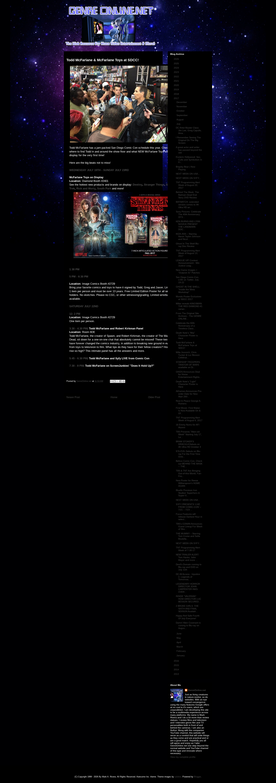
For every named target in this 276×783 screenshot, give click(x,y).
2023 (177, 72)
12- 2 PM (74, 313)
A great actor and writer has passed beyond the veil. (189, 150)
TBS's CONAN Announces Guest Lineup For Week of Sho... (189, 526)
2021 (177, 81)
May (178, 638)
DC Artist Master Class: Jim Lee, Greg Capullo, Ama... (189, 130)
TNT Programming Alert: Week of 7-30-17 (188, 549)
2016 (177, 661)
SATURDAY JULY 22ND (83, 306)
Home (114, 397)
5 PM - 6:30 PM (78, 276)
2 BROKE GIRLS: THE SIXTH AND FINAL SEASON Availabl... (187, 609)
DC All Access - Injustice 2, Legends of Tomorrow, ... (188, 577)
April (179, 642)
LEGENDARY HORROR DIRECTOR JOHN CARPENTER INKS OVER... (188, 588)
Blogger (197, 776)
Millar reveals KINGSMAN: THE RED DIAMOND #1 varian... (189, 306)
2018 (177, 94)
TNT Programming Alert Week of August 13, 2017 (188, 253)
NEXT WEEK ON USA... (188, 173)
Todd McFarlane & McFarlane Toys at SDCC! (186, 345)
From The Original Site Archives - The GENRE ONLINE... (188, 316)
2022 (177, 76)
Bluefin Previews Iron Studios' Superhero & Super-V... (188, 493)
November (182, 106)
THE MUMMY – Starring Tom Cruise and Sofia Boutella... (188, 536)
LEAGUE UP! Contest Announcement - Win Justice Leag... (187, 263)
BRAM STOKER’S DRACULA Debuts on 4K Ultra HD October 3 (188, 444)
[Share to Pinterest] (123, 381)
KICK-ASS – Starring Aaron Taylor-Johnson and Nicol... (188, 237)
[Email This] (111, 381)
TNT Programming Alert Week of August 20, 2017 (188, 185)
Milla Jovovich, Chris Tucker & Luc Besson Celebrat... (188, 355)
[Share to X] (117, 381)
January (180, 655)
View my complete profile (182, 757)
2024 (177, 67)
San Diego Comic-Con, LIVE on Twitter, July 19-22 (187, 280)
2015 (177, 665)
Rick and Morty (86, 188)
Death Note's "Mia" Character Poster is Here (187, 335)
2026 (177, 59)
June (179, 633)
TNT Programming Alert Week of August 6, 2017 (189, 419)
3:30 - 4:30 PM (78, 328)
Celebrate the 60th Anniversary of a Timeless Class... (185, 326)
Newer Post (73, 397)
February (181, 651)
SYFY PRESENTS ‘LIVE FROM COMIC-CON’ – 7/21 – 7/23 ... (188, 507)
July (178, 124)
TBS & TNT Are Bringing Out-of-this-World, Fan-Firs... (189, 473)
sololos (178, 776)
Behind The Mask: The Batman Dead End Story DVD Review (187, 195)
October (180, 110)
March (180, 646)
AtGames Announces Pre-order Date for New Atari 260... (189, 394)
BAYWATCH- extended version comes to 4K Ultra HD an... (187, 205)
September (182, 115)
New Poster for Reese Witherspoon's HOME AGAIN (188, 483)
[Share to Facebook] (120, 381)
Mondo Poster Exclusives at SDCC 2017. (188, 297)
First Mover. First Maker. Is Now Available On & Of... (188, 411)
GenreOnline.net (197, 690)
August (180, 119)
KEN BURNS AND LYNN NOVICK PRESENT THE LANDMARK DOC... (188, 225)
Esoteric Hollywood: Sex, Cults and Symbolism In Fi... (189, 160)
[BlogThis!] (114, 381)
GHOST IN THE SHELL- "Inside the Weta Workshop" (188, 289)
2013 (177, 674)
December (182, 102)
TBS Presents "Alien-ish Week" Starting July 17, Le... (189, 434)
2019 (177, 89)
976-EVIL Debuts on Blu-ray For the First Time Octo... (188, 454)
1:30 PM (74, 269)
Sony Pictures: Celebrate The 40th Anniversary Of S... (188, 214)
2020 (177, 85)
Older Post (154, 397)
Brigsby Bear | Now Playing (185, 168)
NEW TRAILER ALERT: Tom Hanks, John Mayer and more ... (187, 557)
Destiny (137, 184)
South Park (104, 188)
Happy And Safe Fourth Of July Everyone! (187, 617)
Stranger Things (154, 184)
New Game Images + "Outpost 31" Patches (188, 271)
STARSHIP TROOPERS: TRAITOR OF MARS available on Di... (188, 365)
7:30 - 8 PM (76, 365)
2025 (177, 63)
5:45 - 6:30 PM (78, 358)
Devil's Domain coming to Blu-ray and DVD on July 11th (188, 567)
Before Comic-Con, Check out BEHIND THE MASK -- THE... (189, 464)
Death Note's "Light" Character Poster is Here (187, 384)
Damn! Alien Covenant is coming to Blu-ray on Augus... (188, 625)
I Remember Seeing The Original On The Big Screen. (188, 140)
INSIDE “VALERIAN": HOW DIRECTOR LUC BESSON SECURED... (188, 599)
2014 (177, 669)
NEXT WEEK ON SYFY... (188, 178)
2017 (177, 98)
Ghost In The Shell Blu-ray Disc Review (187, 245)
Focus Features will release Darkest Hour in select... (189, 517)
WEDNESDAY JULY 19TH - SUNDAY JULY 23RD (99, 170)
